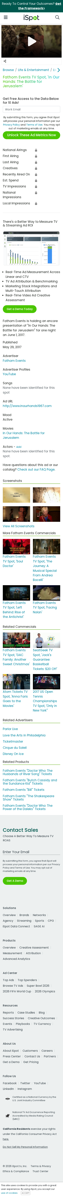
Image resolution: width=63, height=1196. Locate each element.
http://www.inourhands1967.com (27, 406)
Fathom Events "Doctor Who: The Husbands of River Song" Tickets (27, 772)
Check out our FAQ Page (36, 469)
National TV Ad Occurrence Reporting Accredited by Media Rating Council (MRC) (33, 1115)
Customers (30, 1051)
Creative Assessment (34, 948)
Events (7, 1024)
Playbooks (23, 1024)
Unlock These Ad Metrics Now (31, 135)
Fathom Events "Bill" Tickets (23, 790)
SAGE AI (39, 926)
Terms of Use (34, 124)
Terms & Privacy (41, 1166)
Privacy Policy (11, 124)
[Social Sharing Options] (5, 61)
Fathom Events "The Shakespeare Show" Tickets (28, 798)
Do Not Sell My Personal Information (25, 1147)
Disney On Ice (13, 754)
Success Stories (13, 1018)
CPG (51, 921)
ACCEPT (25, 1193)
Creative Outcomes (41, 1018)
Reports (8, 1013)
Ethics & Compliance (16, 1171)
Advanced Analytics (16, 959)
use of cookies (9, 1192)
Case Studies (26, 1013)
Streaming (24, 921)
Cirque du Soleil (15, 748)
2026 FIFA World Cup (17, 991)
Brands (24, 915)
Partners (50, 1056)
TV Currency (42, 1024)
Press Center (12, 1056)
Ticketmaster (13, 741)
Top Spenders (27, 980)
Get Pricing (30, 1062)
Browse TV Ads (13, 986)
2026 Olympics (45, 991)
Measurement (12, 953)
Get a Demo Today (20, 309)
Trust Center (40, 1171)
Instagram (25, 1089)
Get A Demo (15, 881)
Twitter (25, 1083)
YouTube (9, 374)
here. (6, 1139)
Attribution (33, 953)
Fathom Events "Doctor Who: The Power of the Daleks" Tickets (27, 807)
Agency (8, 921)
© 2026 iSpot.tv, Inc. (15, 1166)
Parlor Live (10, 729)
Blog (42, 1013)
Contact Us (32, 1056)
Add (18, 447)
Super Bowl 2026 (38, 986)
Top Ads (8, 980)
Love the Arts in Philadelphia (24, 735)
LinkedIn (8, 1089)
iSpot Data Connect (16, 926)
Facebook (10, 1083)
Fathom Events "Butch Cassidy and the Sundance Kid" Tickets (30, 782)
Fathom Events (14, 361)
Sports (39, 921)
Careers (47, 1051)
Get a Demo (11, 1062)
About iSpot (11, 1051)
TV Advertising (13, 1029)
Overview (9, 915)
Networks (39, 915)
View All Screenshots (18, 526)
